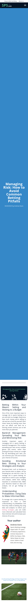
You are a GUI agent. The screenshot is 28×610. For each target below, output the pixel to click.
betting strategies (8, 510)
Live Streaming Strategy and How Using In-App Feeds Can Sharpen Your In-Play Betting (14, 579)
